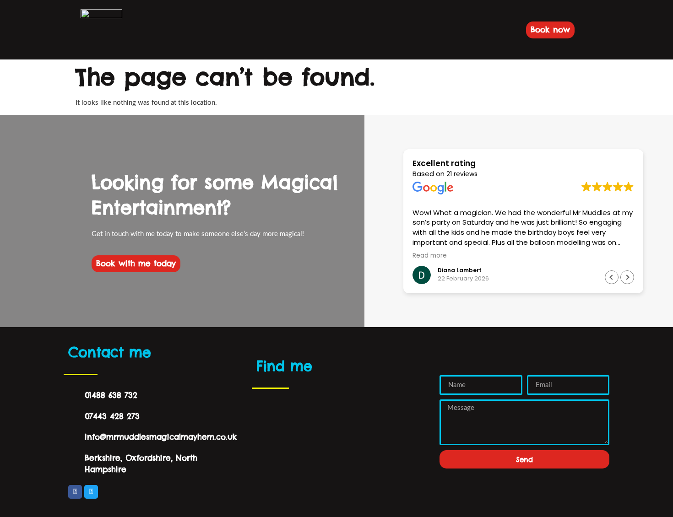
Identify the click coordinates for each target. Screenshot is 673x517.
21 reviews (462, 173)
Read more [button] (429, 256)
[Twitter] (91, 492)
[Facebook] (75, 492)
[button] (148, 29)
